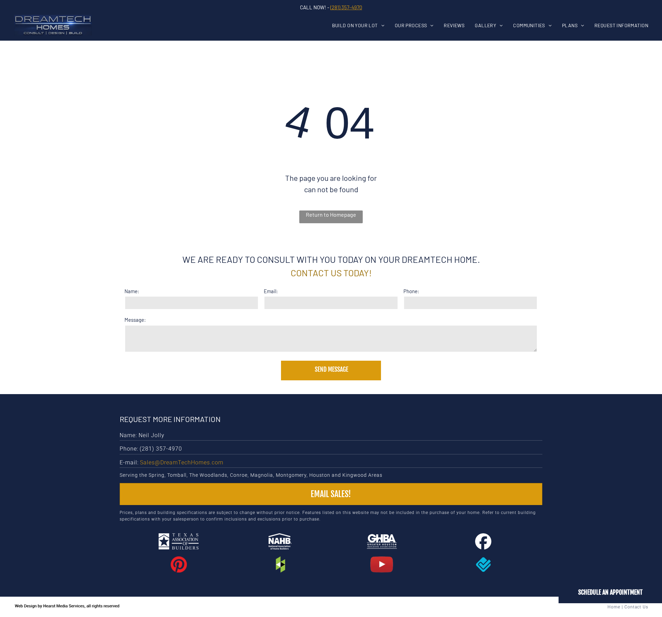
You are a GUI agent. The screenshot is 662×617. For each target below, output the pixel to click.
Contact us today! (331, 272)
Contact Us (636, 607)
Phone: (411, 291)
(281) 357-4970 (346, 7)
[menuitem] (363, 25)
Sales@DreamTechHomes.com (181, 462)
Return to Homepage (331, 214)
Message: (135, 320)
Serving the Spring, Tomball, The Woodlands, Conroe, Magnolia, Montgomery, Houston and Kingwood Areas (251, 475)
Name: (131, 291)
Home (614, 607)
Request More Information (170, 418)
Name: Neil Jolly (142, 435)
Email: (271, 291)
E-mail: (129, 462)
